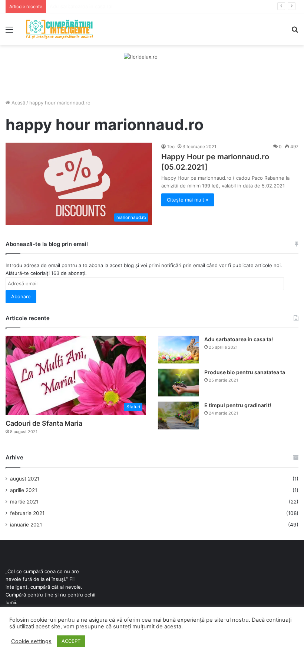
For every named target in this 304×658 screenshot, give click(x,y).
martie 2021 (24, 502)
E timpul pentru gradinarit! (237, 405)
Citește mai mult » (187, 200)
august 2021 (24, 479)
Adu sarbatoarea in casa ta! (238, 339)
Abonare (21, 296)
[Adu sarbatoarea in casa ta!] (178, 349)
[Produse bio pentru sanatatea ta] (178, 382)
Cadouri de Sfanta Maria (44, 423)
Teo (171, 146)
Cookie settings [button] (31, 641)
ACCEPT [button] (71, 641)
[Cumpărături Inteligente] (59, 29)
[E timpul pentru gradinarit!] (178, 415)
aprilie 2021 (23, 490)
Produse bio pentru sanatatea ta (244, 372)
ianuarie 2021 (26, 525)
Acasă (17, 103)
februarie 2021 (27, 513)
